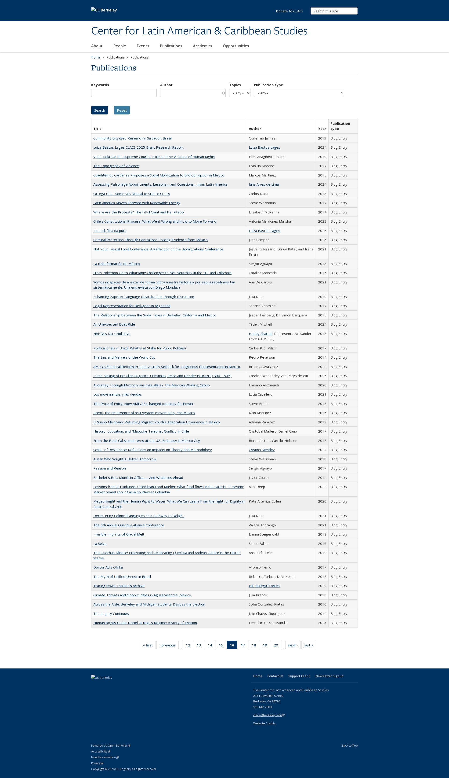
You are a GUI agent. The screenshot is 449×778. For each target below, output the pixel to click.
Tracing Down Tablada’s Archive (119, 585)
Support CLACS (299, 676)
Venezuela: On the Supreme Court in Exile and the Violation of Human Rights (154, 156)
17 (244, 646)
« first (149, 646)
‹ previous (169, 646)
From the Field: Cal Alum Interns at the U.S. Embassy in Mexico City (146, 440)
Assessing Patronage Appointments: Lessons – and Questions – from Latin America (160, 184)
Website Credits (264, 723)
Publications (171, 45)
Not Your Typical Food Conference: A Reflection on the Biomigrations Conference (158, 249)
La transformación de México (116, 263)
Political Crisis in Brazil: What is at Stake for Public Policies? (140, 348)
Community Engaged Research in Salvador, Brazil (132, 138)
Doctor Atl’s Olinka (108, 567)
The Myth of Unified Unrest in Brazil (122, 576)
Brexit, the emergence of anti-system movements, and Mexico (144, 412)
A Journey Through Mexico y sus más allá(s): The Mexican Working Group (151, 385)
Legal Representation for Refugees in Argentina (131, 305)
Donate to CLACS (289, 11)
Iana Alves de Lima (264, 184)
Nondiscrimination (105, 757)
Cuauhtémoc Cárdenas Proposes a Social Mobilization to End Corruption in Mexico (158, 175)
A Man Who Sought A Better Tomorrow (124, 459)
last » (310, 646)
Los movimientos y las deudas (117, 394)
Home (96, 57)
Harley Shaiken (260, 333)
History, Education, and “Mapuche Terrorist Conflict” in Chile (141, 431)
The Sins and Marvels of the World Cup (124, 357)
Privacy (97, 763)
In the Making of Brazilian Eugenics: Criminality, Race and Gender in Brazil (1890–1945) (162, 375)
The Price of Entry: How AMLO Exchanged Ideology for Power (143, 403)
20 (277, 646)
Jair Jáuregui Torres (264, 585)
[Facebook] (95, 685)
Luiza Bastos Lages (264, 147)
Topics (235, 84)
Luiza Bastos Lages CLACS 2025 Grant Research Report (138, 147)
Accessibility (100, 751)
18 (255, 646)
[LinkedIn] (104, 685)
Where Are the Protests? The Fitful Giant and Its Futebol (139, 212)
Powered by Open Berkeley (110, 746)
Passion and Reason (109, 468)
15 (222, 646)
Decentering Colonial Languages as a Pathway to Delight (138, 515)
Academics (203, 45)
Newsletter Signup (329, 676)
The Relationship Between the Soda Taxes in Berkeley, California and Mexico (154, 315)
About (97, 45)
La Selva (99, 543)
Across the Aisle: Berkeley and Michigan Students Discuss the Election (149, 604)
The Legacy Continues (111, 613)
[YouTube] (114, 685)
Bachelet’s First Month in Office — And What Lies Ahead (138, 477)
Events (143, 45)
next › (294, 646)
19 (266, 646)
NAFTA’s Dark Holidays (111, 333)
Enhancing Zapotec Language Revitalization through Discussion (143, 296)
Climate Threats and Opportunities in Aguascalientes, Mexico (142, 595)
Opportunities (236, 45)
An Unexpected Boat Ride (114, 324)
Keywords (100, 84)
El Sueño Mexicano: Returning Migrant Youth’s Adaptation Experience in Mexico (156, 422)
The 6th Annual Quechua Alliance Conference (128, 525)
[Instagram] (123, 685)
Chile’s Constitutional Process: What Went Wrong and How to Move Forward (154, 221)
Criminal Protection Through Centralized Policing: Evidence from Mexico (150, 239)
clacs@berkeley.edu (269, 715)
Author (166, 84)
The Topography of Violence (116, 165)
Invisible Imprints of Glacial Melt (118, 534)
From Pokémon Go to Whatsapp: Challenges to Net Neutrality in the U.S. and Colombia (162, 272)
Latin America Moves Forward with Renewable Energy (136, 202)
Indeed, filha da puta (109, 230)
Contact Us (275, 676)
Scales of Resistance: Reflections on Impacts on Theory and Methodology (152, 449)
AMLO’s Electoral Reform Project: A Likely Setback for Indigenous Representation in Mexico (166, 366)
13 (200, 646)
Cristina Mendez (262, 449)
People (120, 45)
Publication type (268, 84)
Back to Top (349, 745)
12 (189, 646)
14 (211, 646)
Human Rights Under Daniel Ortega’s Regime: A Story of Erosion (145, 622)
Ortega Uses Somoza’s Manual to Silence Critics (131, 193)
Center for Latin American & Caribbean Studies (199, 31)
